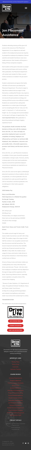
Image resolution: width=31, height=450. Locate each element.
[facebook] (23, 443)
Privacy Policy (15, 362)
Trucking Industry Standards (15, 383)
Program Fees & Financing (15, 393)
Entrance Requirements (15, 378)
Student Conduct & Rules (15, 398)
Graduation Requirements (15, 400)
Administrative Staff (15, 415)
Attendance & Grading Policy (15, 390)
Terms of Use (15, 364)
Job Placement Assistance (15, 403)
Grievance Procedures (15, 405)
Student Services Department (15, 407)
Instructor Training (15, 369)
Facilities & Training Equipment (15, 412)
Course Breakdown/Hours (15, 395)
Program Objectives (15, 380)
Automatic (15, 367)
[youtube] (25, 443)
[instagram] (28, 443)
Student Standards (15, 388)
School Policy (15, 385)
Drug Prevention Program (15, 410)
